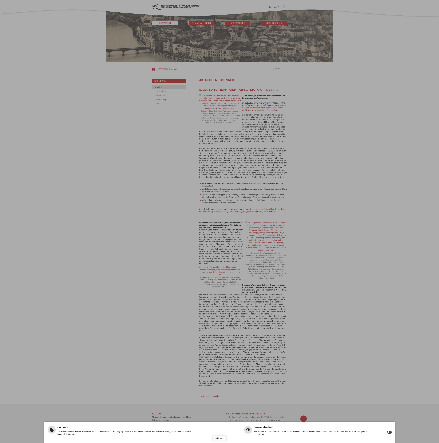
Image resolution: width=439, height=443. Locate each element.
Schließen (219, 438)
